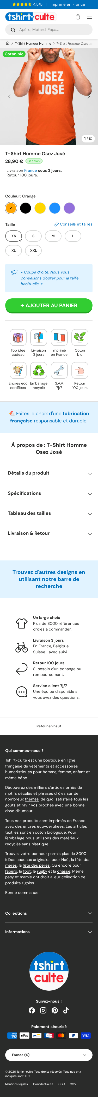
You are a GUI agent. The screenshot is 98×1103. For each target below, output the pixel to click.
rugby (42, 871)
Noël (65, 859)
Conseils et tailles (76, 224)
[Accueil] (7, 43)
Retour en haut (48, 726)
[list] (49, 96)
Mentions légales (16, 1084)
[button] (78, 17)
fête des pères (36, 865)
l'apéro (11, 871)
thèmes (32, 799)
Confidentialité (43, 1084)
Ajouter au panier (51, 305)
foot (27, 871)
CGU (61, 1084)
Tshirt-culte (25, 1071)
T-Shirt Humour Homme (33, 43)
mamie (26, 877)
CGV (73, 1084)
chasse (63, 871)
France (30, 170)
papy (9, 877)
